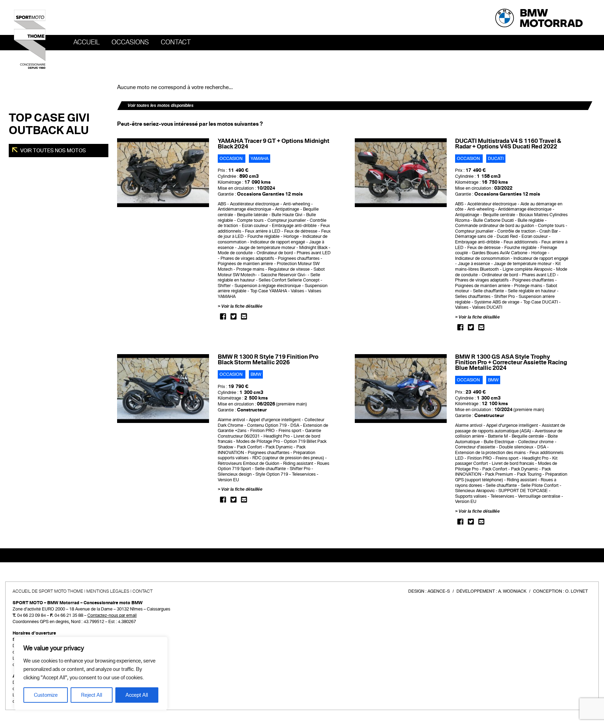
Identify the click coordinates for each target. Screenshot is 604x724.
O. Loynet (576, 591)
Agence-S (438, 591)
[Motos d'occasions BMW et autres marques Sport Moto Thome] (29, 39)
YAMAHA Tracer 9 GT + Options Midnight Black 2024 (273, 144)
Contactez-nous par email (112, 615)
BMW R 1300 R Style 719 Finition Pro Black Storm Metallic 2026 (268, 359)
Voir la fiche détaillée (242, 306)
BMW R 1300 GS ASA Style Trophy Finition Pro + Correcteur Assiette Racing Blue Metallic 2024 (511, 362)
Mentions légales (107, 591)
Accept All (136, 695)
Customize (46, 695)
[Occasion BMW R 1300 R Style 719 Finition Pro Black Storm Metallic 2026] (163, 388)
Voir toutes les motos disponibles (161, 105)
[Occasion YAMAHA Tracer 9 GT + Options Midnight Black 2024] (163, 172)
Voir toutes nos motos (52, 150)
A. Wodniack (512, 591)
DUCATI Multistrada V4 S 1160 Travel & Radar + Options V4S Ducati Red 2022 (508, 144)
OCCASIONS (130, 42)
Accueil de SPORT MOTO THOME (48, 591)
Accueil (86, 42)
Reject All (91, 695)
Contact (176, 42)
